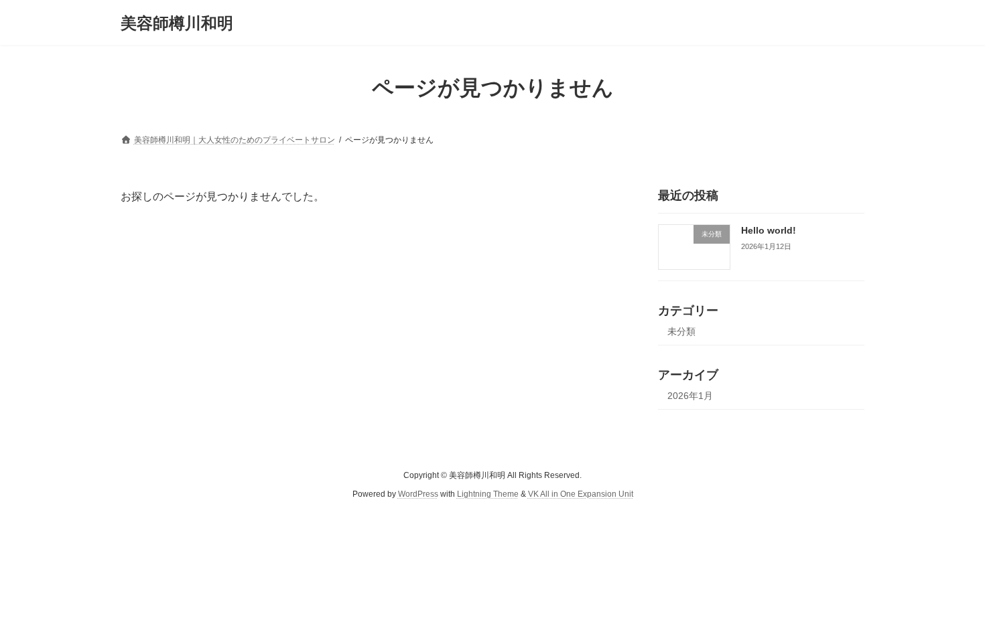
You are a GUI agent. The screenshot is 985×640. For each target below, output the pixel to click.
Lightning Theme (488, 494)
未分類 (681, 331)
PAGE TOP (950, 608)
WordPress (418, 494)
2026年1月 (690, 395)
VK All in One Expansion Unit (580, 494)
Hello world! (768, 230)
